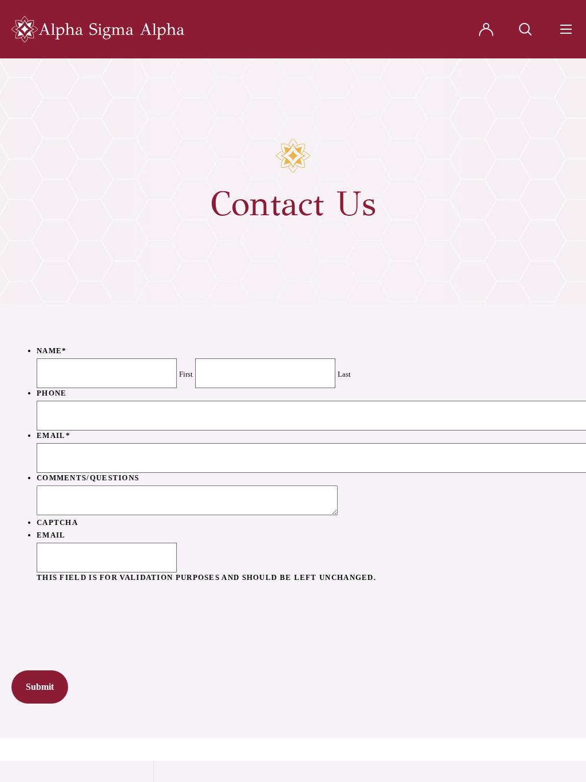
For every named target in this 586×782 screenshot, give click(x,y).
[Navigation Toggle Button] (566, 29)
